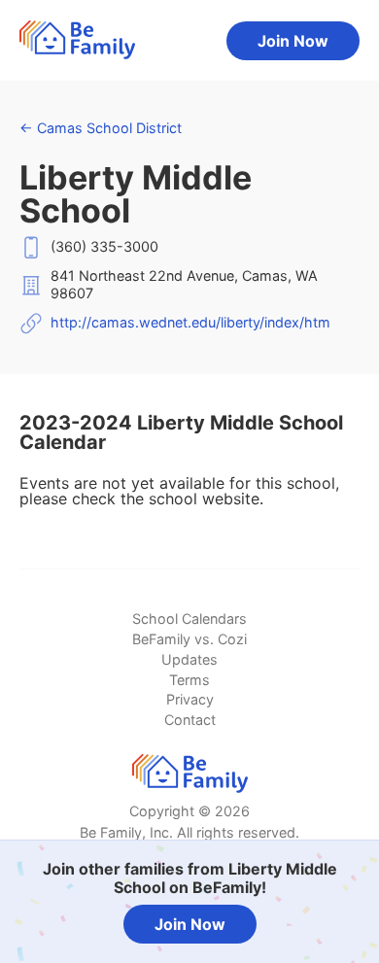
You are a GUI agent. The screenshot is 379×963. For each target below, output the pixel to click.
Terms (189, 679)
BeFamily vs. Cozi (189, 639)
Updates (189, 659)
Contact (190, 719)
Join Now (293, 41)
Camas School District (100, 128)
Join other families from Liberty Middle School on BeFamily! (190, 878)
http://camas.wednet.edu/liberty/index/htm (190, 322)
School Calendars (189, 618)
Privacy (190, 699)
